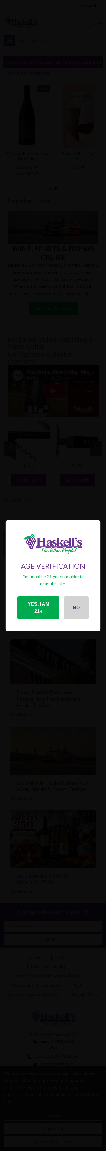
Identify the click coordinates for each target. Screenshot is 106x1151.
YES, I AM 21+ (38, 608)
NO (76, 607)
